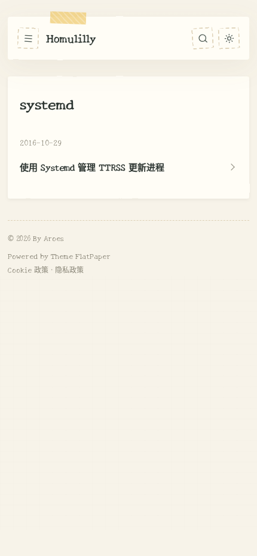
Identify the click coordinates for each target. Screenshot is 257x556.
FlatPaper (93, 256)
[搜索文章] (202, 38)
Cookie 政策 (28, 269)
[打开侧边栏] (28, 38)
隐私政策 (69, 269)
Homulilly (71, 37)
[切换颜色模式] (229, 38)
